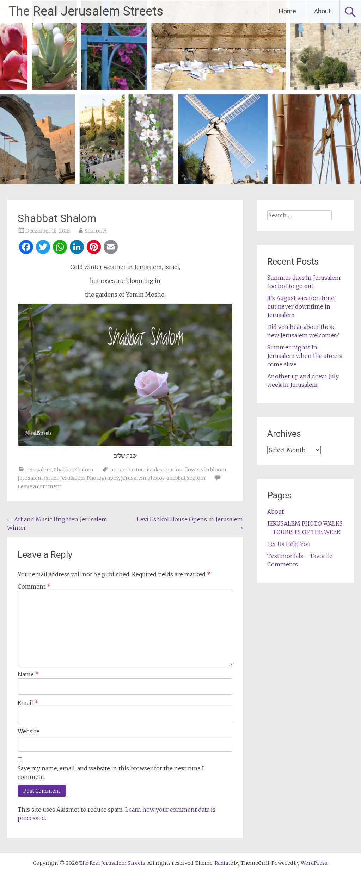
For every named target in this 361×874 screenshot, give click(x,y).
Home (287, 11)
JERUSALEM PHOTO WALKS (305, 523)
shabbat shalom (186, 478)
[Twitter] (43, 248)
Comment (34, 586)
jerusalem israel (38, 478)
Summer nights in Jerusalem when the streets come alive (304, 356)
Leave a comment (39, 486)
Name (28, 674)
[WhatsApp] (59, 248)
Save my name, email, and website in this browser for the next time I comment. (111, 772)
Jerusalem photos (143, 478)
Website (28, 731)
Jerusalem (39, 469)
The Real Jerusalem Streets (86, 11)
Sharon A (96, 231)
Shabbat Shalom (73, 469)
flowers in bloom (205, 469)
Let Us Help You (289, 543)
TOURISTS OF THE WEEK (307, 531)
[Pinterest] (93, 248)
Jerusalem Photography (89, 478)
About (322, 11)
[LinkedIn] (76, 248)
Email (28, 702)
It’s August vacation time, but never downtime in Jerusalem (301, 306)
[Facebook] (26, 248)
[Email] (110, 248)
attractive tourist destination (146, 469)
